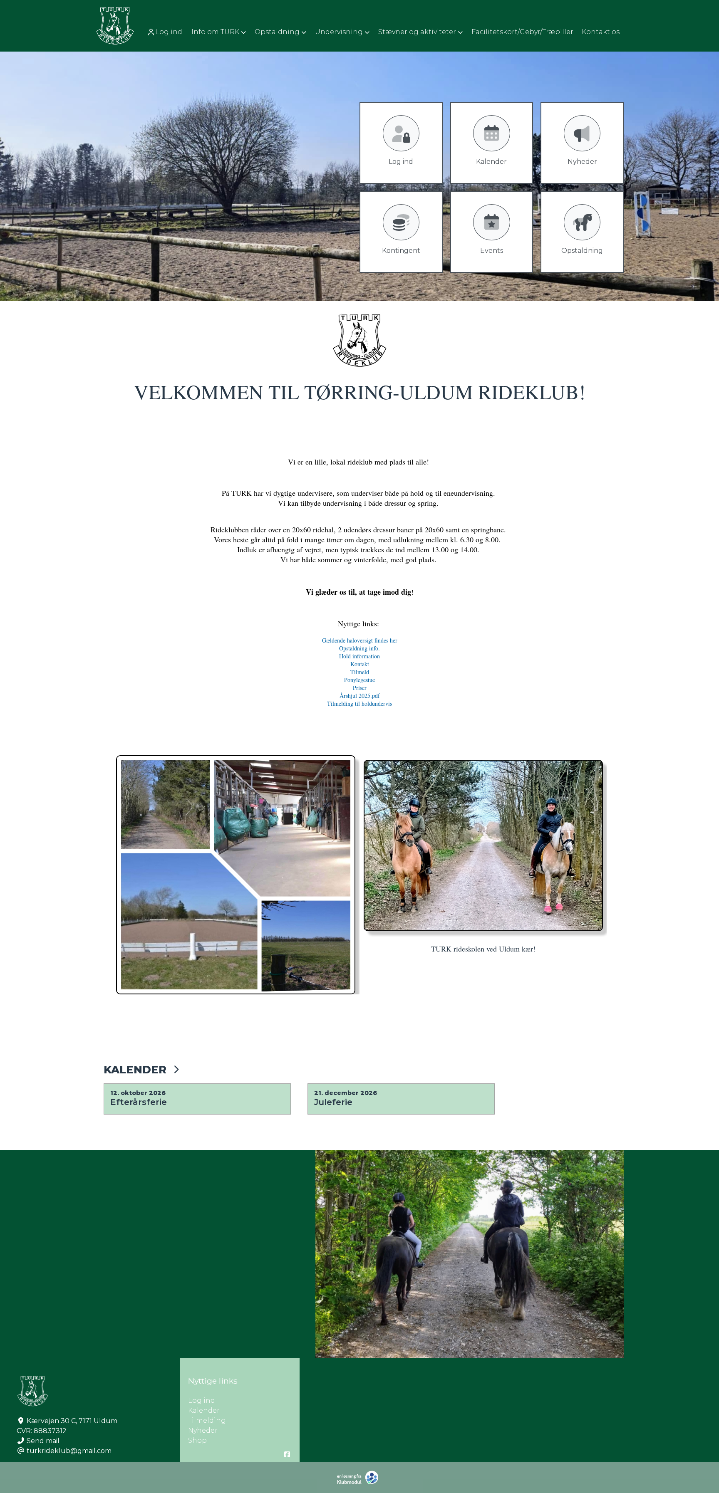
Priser (360, 688)
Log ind (168, 32)
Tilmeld (359, 672)
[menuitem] (165, 32)
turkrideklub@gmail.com (69, 1451)
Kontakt (359, 664)
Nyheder (203, 1430)
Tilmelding (207, 1420)
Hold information (359, 656)
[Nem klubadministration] (359, 1482)
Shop (197, 1440)
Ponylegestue (359, 680)
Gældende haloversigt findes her (359, 640)
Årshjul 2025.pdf (360, 696)
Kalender (135, 1069)
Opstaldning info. (359, 648)
